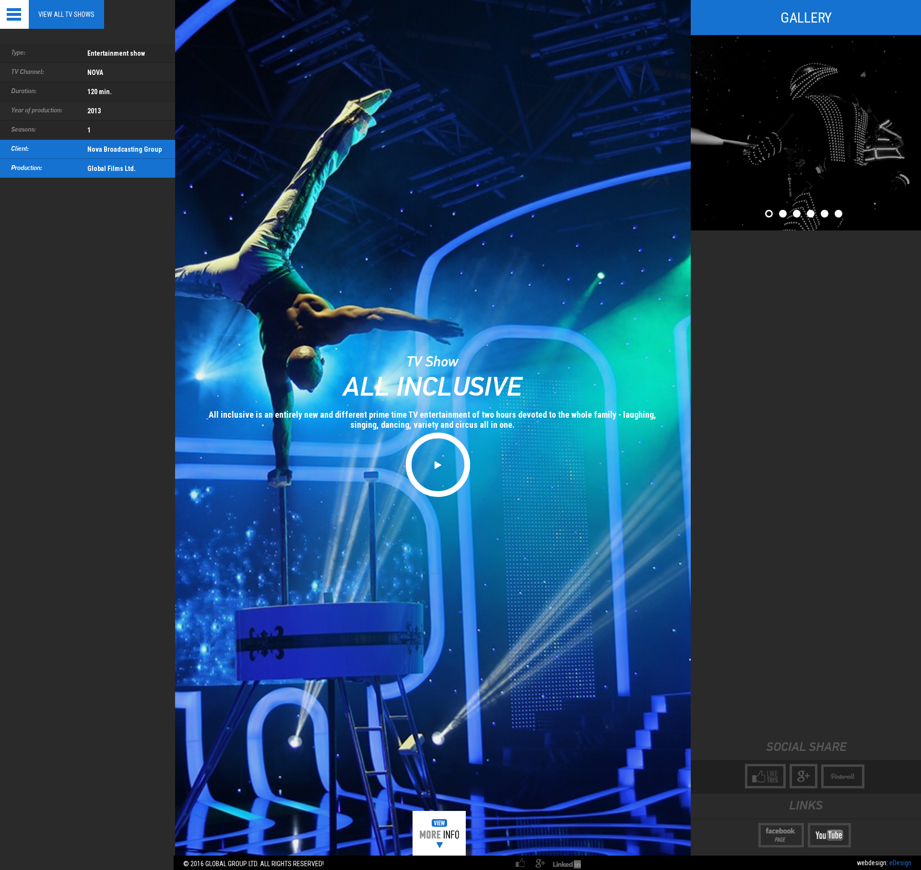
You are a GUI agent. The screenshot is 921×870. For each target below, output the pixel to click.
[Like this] (765, 776)
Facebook (521, 863)
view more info (439, 833)
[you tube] (829, 835)
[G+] (803, 776)
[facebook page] (781, 835)
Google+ (540, 863)
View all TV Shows (66, 14)
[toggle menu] (14, 14)
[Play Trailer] (438, 465)
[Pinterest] (842, 776)
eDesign (900, 863)
